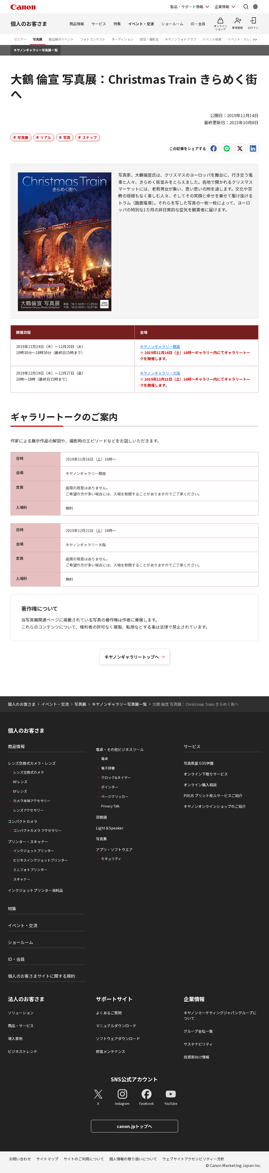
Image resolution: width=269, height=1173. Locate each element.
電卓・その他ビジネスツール (120, 749)
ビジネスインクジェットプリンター (40, 860)
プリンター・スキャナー (28, 841)
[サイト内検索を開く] (246, 6)
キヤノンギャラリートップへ (132, 657)
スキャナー (21, 879)
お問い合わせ (20, 1158)
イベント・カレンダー (243, 39)
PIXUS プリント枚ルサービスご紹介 (213, 795)
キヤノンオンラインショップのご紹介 (215, 806)
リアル (45, 137)
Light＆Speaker (109, 828)
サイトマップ (47, 1158)
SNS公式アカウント (134, 1079)
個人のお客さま (29, 23)
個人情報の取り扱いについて (133, 1158)
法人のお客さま (26, 999)
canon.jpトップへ (134, 1126)
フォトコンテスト (92, 39)
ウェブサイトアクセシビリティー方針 (193, 1158)
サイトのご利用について (84, 1158)
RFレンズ (20, 781)
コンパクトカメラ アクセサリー (37, 830)
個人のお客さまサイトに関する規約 (41, 976)
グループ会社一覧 (198, 1031)
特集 (117, 23)
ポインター (109, 786)
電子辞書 (108, 768)
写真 (66, 137)
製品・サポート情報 (186, 6)
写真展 (37, 39)
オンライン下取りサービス (206, 774)
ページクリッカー (114, 796)
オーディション (122, 39)
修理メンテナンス (110, 1051)
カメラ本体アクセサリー (31, 800)
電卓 (104, 758)
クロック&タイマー (116, 777)
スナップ (89, 137)
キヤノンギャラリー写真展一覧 (36, 50)
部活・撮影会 (149, 39)
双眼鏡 (101, 817)
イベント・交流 (141, 23)
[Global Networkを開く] (255, 6)
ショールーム (172, 23)
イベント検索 (212, 39)
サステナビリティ (198, 1044)
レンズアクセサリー (28, 810)
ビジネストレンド (22, 1051)
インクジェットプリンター (33, 850)
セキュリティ (111, 858)
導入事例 (15, 1038)
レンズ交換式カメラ (28, 772)
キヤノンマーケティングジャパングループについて (220, 1015)
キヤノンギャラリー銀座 (160, 346)
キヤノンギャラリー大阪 (160, 373)
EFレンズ (20, 791)
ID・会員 (198, 23)
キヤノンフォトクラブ (180, 39)
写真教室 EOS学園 (199, 763)
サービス (98, 23)
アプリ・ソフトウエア (114, 849)
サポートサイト (114, 999)
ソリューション (21, 1012)
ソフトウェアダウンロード (118, 1038)
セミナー (20, 39)
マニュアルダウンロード (116, 1025)
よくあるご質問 (109, 1012)
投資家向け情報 (196, 1057)
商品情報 (76, 23)
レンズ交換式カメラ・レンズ (32, 763)
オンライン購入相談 (200, 784)
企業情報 (222, 6)
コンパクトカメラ (22, 821)
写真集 (101, 838)
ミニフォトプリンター (30, 869)
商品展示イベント (61, 39)
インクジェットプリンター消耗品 (35, 890)
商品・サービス (21, 1025)
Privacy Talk (110, 805)
